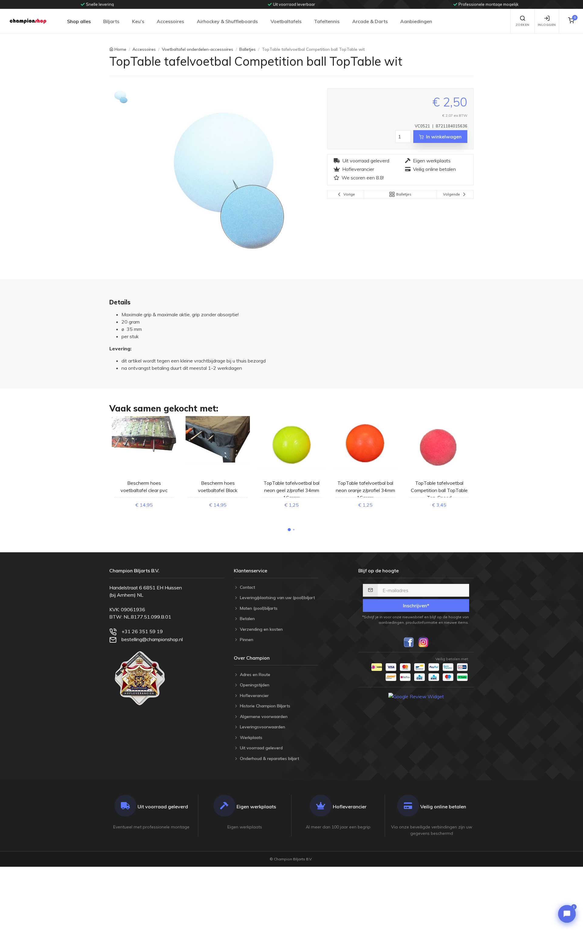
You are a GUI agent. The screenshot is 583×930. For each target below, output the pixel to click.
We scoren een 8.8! (363, 178)
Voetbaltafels (286, 21)
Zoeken (523, 25)
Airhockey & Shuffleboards (227, 21)
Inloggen (547, 25)
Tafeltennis (326, 21)
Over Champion (252, 658)
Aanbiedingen (416, 21)
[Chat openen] (567, 914)
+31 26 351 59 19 (142, 631)
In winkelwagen (444, 137)
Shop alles (79, 21)
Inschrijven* (416, 605)
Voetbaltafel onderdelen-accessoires (197, 49)
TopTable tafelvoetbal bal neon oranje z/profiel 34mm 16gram (365, 490)
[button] (289, 529)
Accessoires (170, 21)
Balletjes (247, 49)
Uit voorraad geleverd (365, 161)
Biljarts (111, 21)
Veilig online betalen (434, 169)
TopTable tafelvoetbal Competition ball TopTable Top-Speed (439, 490)
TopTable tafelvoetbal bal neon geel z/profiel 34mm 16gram (291, 490)
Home (120, 49)
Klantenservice (250, 570)
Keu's (138, 21)
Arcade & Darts (370, 21)
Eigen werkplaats (432, 161)
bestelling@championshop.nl (152, 639)
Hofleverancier (358, 169)
